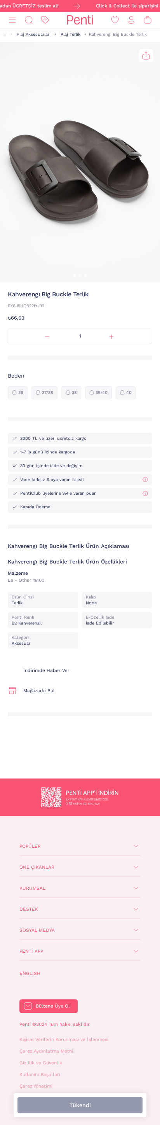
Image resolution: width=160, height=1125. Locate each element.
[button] (74, 275)
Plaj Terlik (70, 34)
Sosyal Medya (37, 930)
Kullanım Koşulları (39, 1074)
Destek (28, 909)
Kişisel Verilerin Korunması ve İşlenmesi (63, 1039)
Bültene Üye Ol (53, 1006)
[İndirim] (45, 20)
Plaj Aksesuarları (33, 34)
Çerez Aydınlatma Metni (46, 1051)
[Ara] (28, 20)
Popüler (30, 846)
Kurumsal (32, 888)
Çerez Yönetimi (35, 1086)
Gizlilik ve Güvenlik (40, 1063)
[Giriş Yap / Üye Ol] (131, 20)
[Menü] (12, 20)
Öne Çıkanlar (36, 867)
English (29, 973)
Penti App (31, 951)
